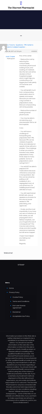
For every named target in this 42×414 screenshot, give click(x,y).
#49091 (34, 51)
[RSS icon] (21, 406)
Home (11, 288)
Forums (12, 45)
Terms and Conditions (21, 301)
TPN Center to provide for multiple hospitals (18, 46)
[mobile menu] (39, 5)
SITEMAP (21, 265)
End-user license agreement (19, 306)
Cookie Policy (18, 297)
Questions (19, 45)
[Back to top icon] (37, 409)
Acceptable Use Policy (21, 316)
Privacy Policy (14, 292)
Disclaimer (17, 312)
